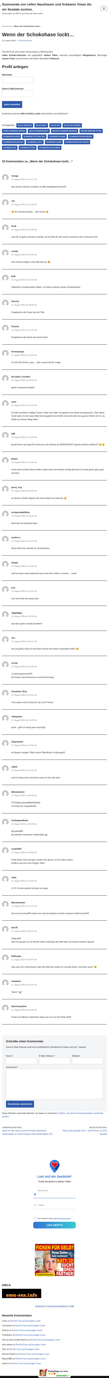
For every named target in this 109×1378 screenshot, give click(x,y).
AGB (71, 1306)
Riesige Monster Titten (91, 131)
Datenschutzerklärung (57, 1306)
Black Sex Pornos (72, 125)
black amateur (25, 125)
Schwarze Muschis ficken (77, 142)
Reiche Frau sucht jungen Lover (25, 1321)
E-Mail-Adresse (47, 1056)
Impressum (40, 1306)
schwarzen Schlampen (49, 148)
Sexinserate (7, 26)
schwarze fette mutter (34, 136)
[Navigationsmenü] (104, 8)
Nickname (43, 1190)
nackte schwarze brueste (64, 131)
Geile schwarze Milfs (38, 131)
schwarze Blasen (11, 136)
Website (76, 1056)
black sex (55, 125)
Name (9, 1056)
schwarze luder (53, 142)
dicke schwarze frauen (14, 131)
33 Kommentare (25, 40)
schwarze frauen (57, 136)
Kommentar (12, 1067)
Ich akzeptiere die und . (54, 1219)
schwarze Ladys (34, 142)
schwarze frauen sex (13, 142)
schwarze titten (27, 148)
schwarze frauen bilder (80, 136)
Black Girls (41, 125)
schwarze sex (9, 148)
